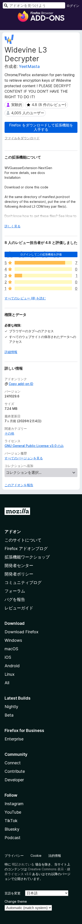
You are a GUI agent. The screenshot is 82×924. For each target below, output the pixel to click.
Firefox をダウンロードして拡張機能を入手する (41, 127)
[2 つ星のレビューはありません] (43, 282)
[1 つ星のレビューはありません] (43, 288)
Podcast (12, 837)
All (7, 682)
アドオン (13, 531)
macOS (11, 648)
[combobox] (34, 5)
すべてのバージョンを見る (24, 458)
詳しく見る (12, 226)
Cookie (36, 855)
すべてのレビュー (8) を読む (25, 298)
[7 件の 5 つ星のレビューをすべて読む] (43, 263)
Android (12, 665)
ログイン (73, 6)
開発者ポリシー (19, 574)
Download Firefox (21, 631)
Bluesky (12, 829)
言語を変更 (12, 893)
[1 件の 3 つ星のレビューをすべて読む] (43, 275)
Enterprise (14, 739)
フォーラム (15, 591)
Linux (10, 674)
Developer (14, 779)
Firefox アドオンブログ (26, 548)
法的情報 (54, 855)
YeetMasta (29, 66)
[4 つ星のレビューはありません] (43, 269)
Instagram (14, 803)
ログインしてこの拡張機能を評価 (41, 254)
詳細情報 (11, 352)
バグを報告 (15, 599)
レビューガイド (19, 608)
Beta (9, 715)
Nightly (11, 706)
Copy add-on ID (21, 384)
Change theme (16, 901)
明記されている (23, 864)
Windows (13, 640)
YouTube (13, 812)
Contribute (15, 771)
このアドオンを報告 (19, 485)
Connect (13, 762)
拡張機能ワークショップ (27, 557)
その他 (9, 433)
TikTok (11, 820)
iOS (8, 657)
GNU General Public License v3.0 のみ (34, 446)
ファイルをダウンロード (22, 138)
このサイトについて (23, 540)
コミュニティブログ (23, 582)
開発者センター (19, 565)
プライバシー (14, 855)
